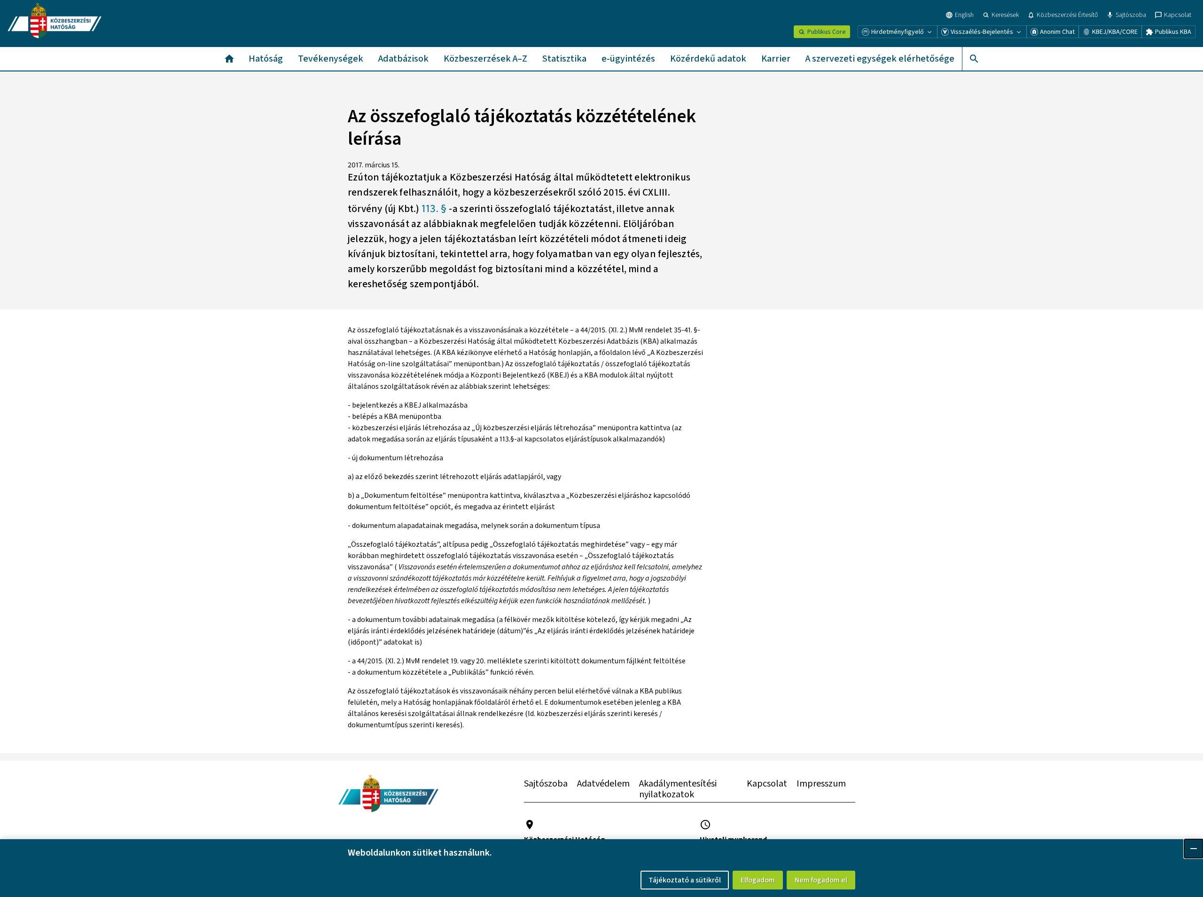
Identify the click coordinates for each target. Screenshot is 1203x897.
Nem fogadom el (821, 880)
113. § (435, 208)
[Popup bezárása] (1193, 848)
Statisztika (564, 58)
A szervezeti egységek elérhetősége (879, 58)
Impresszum (821, 783)
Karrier (775, 58)
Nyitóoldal (229, 59)
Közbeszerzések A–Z (485, 58)
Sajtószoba (546, 783)
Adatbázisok (403, 58)
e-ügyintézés (628, 58)
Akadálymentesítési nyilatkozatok (678, 789)
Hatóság (266, 58)
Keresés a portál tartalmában (973, 59)
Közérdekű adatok (708, 58)
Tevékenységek (330, 58)
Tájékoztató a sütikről (684, 880)
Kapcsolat (767, 783)
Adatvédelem (603, 783)
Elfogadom (758, 880)
